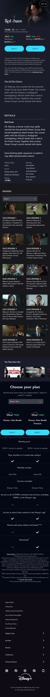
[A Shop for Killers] (14, 372)
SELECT (14, 49)
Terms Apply (11, 554)
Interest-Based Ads (10, 628)
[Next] (46, 371)
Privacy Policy (9, 606)
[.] (6, 670)
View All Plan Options (13, 81)
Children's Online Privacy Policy (14, 611)
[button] (25, 633)
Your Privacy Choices (11, 624)
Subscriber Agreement (11, 619)
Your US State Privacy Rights (13, 615)
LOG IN (44, 4)
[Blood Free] (35, 372)
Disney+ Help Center (26, 579)
